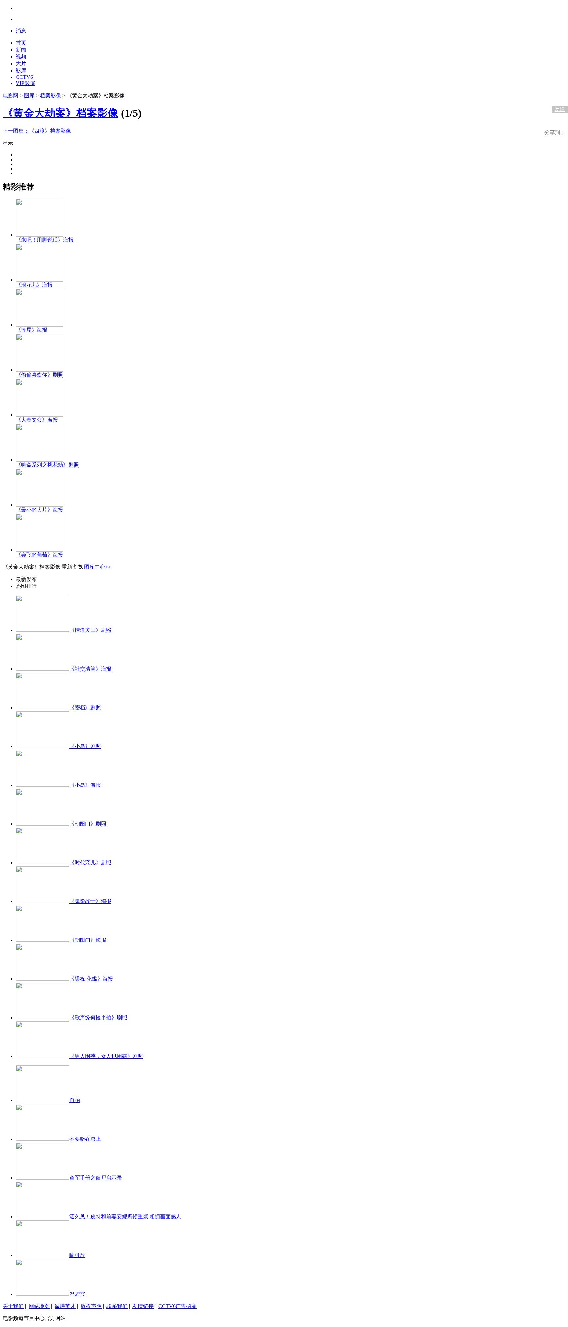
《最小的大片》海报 (39, 510)
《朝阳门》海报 (87, 940)
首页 (21, 43)
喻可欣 (77, 1255)
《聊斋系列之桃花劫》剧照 (47, 465)
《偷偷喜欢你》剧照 (39, 375)
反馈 (560, 109)
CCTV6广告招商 (177, 1306)
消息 (21, 30)
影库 (21, 70)
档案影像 (50, 95)
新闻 (21, 50)
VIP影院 (25, 83)
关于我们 (13, 1306)
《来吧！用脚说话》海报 (45, 240)
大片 (21, 63)
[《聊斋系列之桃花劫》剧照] (39, 460)
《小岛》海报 (85, 785)
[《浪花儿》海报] (39, 280)
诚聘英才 (65, 1306)
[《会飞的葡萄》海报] (39, 550)
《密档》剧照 (85, 707)
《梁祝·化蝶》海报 (91, 979)
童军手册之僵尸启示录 (95, 1178)
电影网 (10, 95)
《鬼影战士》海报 (90, 901)
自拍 (74, 1100)
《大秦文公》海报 (37, 420)
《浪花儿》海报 (34, 285)
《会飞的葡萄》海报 (39, 555)
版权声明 (91, 1306)
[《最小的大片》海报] (39, 505)
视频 (21, 56)
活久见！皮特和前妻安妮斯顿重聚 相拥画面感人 (125, 1216)
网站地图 (39, 1306)
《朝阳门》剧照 (87, 824)
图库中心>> (97, 567)
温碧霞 (77, 1294)
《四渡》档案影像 (37, 131)
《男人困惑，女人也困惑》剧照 (106, 1056)
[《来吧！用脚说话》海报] (39, 235)
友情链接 (143, 1306)
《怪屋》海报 (31, 330)
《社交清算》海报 (90, 669)
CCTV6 (24, 77)
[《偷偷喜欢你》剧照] (39, 370)
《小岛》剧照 (85, 746)
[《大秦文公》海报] (39, 415)
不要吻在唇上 (85, 1139)
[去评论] (558, 95)
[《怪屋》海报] (39, 325)
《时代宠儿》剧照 (90, 862)
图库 (29, 95)
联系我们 (117, 1306)
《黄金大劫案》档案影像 (60, 113)
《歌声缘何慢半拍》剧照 (98, 1017)
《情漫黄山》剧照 (90, 630)
